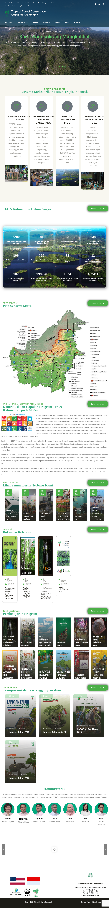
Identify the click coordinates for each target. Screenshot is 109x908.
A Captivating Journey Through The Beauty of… (98, 673)
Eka (85, 818)
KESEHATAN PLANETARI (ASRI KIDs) (44, 674)
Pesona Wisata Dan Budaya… (28, 516)
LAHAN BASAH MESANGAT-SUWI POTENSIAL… (98, 513)
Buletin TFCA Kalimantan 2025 (11, 514)
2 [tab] (64, 66)
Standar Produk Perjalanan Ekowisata (63, 674)
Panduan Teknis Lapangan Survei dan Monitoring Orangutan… (27, 592)
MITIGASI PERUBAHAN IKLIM (67, 119)
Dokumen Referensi (11, 584)
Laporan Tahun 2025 (19, 732)
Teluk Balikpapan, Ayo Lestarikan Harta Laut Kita (45, 641)
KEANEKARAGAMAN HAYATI (20, 118)
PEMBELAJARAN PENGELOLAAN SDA (94, 119)
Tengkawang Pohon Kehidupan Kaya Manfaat (26, 673)
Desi (70, 818)
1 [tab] (59, 66)
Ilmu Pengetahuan (47, 588)
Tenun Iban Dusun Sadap (80, 676)
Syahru (39, 818)
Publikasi (46, 22)
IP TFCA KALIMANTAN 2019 (63, 589)
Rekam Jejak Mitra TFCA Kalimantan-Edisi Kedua (8, 641)
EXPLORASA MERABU (26, 644)
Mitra (67, 22)
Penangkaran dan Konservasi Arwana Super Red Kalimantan (9, 671)
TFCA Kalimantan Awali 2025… (45, 514)
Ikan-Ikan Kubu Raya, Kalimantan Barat (99, 641)
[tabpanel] (54, 37)
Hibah (35, 22)
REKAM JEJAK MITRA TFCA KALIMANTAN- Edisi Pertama (46, 595)
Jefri (54, 818)
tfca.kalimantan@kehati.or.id (19, 6)
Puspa (8, 818)
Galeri (57, 22)
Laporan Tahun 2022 (19, 778)
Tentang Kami (22, 22)
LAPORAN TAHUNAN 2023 (87, 730)
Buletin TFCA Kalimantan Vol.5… (79, 514)
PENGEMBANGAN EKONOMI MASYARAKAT (43, 119)
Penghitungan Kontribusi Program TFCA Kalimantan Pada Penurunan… (9, 593)
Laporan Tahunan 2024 (54, 732)
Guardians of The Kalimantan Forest (81, 642)
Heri (101, 818)
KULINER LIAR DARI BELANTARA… (64, 516)
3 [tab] (69, 66)
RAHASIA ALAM (61, 644)
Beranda (8, 22)
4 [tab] (73, 66)
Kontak (77, 22)
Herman (23, 819)
